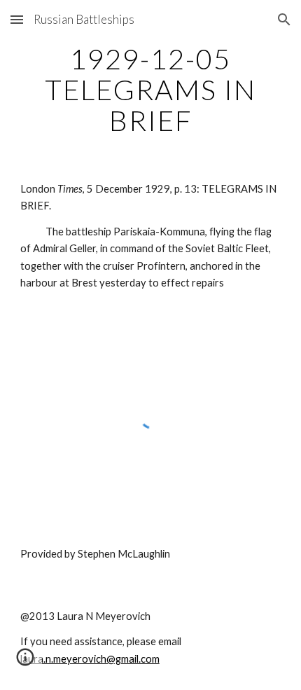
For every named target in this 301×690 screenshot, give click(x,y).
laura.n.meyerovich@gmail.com (90, 659)
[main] (151, 90)
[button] (17, 19)
